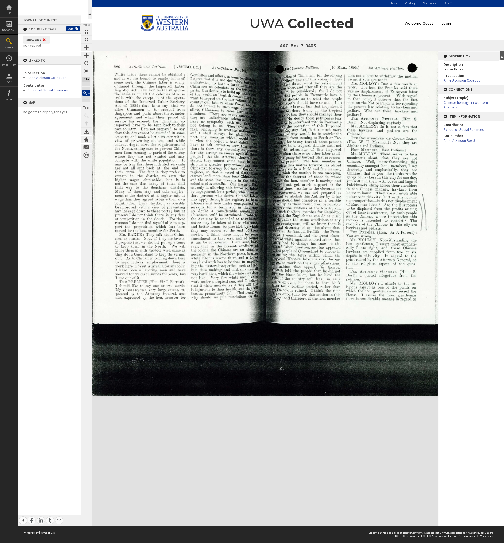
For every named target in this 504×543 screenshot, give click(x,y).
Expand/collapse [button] (502, 55)
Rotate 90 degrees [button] (86, 63)
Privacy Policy (31, 532)
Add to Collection (86, 139)
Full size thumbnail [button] (86, 32)
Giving (410, 3)
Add (71, 29)
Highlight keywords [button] (86, 124)
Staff (448, 3)
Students (430, 3)
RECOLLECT (399, 536)
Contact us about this (86, 147)
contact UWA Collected (443, 532)
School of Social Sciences (48, 90)
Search (9, 47)
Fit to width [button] (86, 47)
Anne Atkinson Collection (47, 77)
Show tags (33, 39)
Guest (428, 23)
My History (9, 65)
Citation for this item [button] (86, 155)
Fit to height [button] (86, 55)
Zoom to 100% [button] (86, 71)
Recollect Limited (447, 536)
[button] (86, 93)
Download (86, 131)
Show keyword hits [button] (86, 116)
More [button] (9, 99)
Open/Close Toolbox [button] (90, 9)
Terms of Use (47, 532)
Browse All (9, 30)
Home (9, 13)
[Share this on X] (23, 517)
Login (9, 82)
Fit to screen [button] (86, 40)
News (393, 3)
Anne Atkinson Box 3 (459, 140)
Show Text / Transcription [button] (86, 108)
